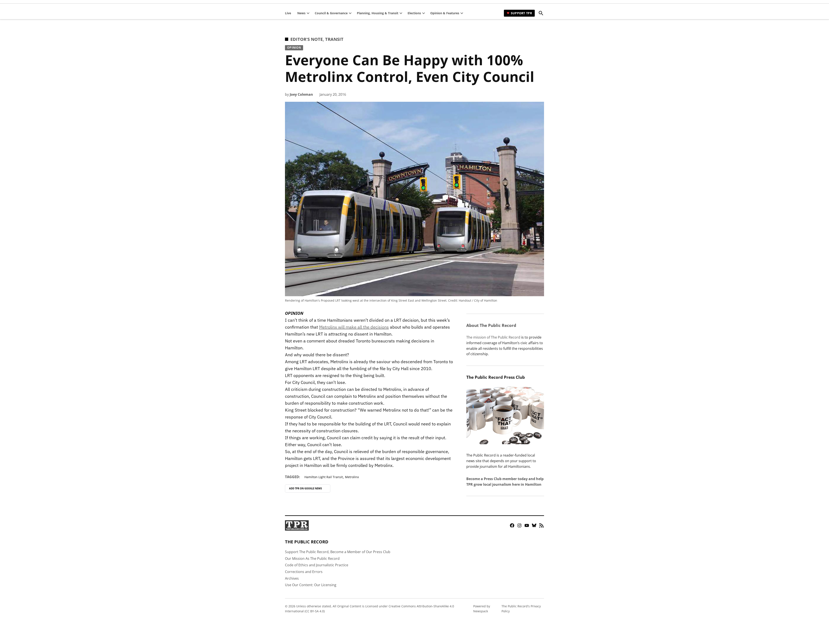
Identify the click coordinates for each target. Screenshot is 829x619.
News (301, 13)
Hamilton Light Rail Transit (323, 477)
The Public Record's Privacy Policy (521, 608)
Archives (292, 578)
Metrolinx (352, 477)
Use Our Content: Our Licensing (310, 584)
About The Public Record (491, 325)
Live (288, 13)
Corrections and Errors (304, 571)
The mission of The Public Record (493, 337)
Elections (414, 13)
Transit (334, 39)
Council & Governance (331, 13)
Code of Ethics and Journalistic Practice (316, 565)
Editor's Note (306, 39)
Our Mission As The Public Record (312, 558)
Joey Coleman (301, 94)
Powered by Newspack (481, 608)
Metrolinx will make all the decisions (354, 327)
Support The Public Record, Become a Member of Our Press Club (337, 551)
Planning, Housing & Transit (377, 13)
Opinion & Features (444, 13)
